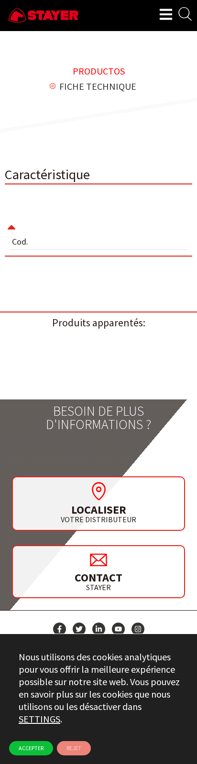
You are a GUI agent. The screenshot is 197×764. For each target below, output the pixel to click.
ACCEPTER (31, 748)
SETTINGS (39, 719)
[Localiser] (98, 491)
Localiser (98, 509)
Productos (99, 71)
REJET (73, 748)
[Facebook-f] (59, 629)
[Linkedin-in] (98, 629)
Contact (98, 577)
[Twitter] (79, 629)
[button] (98, 221)
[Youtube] (118, 629)
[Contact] (98, 559)
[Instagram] (137, 629)
